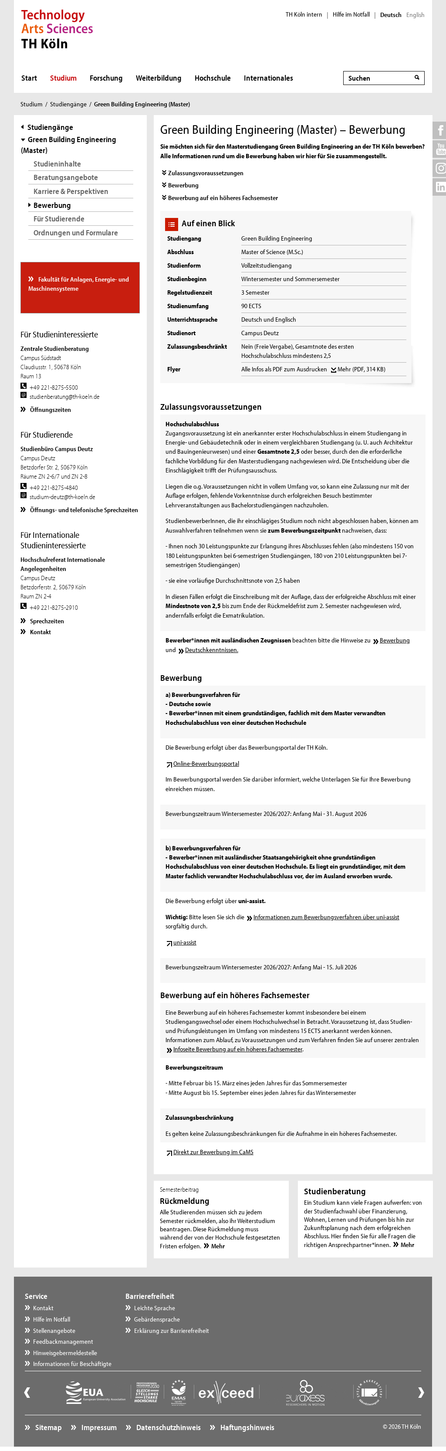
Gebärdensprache (157, 1319)
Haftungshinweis (246, 1427)
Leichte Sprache (154, 1308)
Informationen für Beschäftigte (72, 1363)
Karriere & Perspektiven (71, 191)
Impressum (98, 1427)
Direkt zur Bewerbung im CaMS (213, 1152)
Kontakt (40, 632)
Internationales (268, 78)
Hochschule (213, 78)
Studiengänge (68, 104)
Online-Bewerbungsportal (206, 763)
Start (29, 78)
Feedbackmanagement (63, 1341)
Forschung (106, 78)
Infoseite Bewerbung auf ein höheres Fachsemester (237, 1049)
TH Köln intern (304, 14)
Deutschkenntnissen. (211, 650)
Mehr (361, 369)
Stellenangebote (54, 1330)
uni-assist (184, 942)
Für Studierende (59, 219)
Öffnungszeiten (50, 409)
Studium (63, 78)
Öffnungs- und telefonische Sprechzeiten (83, 510)
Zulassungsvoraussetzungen (205, 173)
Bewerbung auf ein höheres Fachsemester (223, 198)
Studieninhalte (57, 164)
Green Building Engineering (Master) (68, 144)
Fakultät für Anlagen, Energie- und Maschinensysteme (78, 283)
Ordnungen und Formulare (76, 233)
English (415, 15)
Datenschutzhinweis (168, 1427)
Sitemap (48, 1427)
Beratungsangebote (66, 177)
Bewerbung (183, 185)
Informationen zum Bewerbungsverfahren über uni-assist (326, 917)
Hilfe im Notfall (351, 14)
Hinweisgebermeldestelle (65, 1353)
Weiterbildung (159, 78)
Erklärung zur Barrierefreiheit (171, 1330)
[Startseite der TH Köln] (57, 28)
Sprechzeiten (46, 621)
